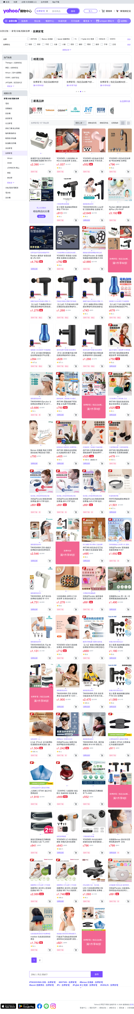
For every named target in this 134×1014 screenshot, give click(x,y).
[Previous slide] (31, 140)
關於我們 (93, 1007)
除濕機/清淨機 (10, 143)
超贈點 (124, 20)
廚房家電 (8, 118)
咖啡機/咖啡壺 (10, 133)
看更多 (86, 20)
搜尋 (97, 974)
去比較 (41, 216)
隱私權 (121, 1007)
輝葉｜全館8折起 (11, 67)
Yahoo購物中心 (17, 11)
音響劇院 (8, 108)
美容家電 (8, 148)
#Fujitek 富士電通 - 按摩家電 (85, 985)
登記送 (37, 20)
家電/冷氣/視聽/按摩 (11, 98)
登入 (91, 11)
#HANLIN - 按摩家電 (109, 985)
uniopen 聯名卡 (107, 20)
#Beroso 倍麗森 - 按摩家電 (91, 982)
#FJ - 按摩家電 (63, 985)
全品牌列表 (125, 101)
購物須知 (102, 1007)
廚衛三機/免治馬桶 (12, 128)
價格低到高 (92, 122)
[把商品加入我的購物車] (49, 171)
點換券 (24, 20)
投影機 (7, 113)
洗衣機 (7, 197)
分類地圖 (130, 1007)
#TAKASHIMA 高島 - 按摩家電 (42, 982)
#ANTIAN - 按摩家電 (68, 982)
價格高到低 (104, 122)
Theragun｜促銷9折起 (13, 62)
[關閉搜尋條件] (47, 11)
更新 (131, 1004)
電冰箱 (7, 192)
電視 (7, 103)
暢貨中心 (50, 20)
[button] (31, 75)
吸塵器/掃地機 (10, 138)
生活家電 (8, 123)
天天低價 (75, 20)
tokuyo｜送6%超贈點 (13, 72)
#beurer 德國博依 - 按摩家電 (41, 985)
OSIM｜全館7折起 (12, 77)
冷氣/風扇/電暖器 (11, 187)
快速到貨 (62, 20)
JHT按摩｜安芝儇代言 (13, 82)
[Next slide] (51, 140)
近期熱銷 (114, 122)
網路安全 (112, 1007)
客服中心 (83, 1007)
